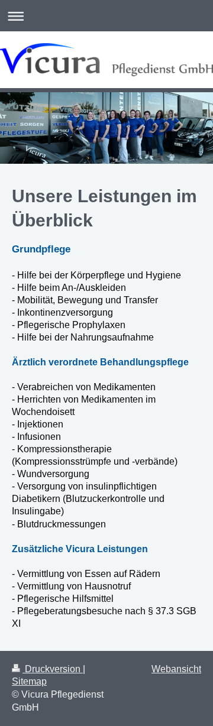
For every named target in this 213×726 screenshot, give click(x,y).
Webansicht (176, 669)
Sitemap (29, 681)
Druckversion (52, 669)
